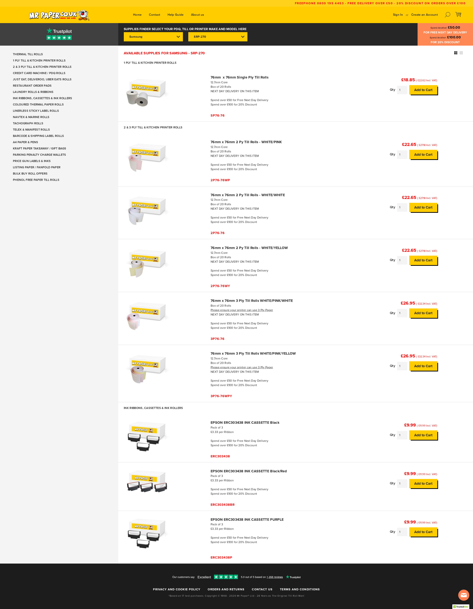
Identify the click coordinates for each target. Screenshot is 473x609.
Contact (154, 15)
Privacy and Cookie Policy (176, 589)
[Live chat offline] (463, 595)
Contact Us (262, 589)
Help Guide (176, 15)
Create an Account (424, 15)
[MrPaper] (59, 15)
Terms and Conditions (300, 589)
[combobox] (153, 36)
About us (197, 15)
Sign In (398, 15)
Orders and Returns (226, 589)
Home (137, 15)
